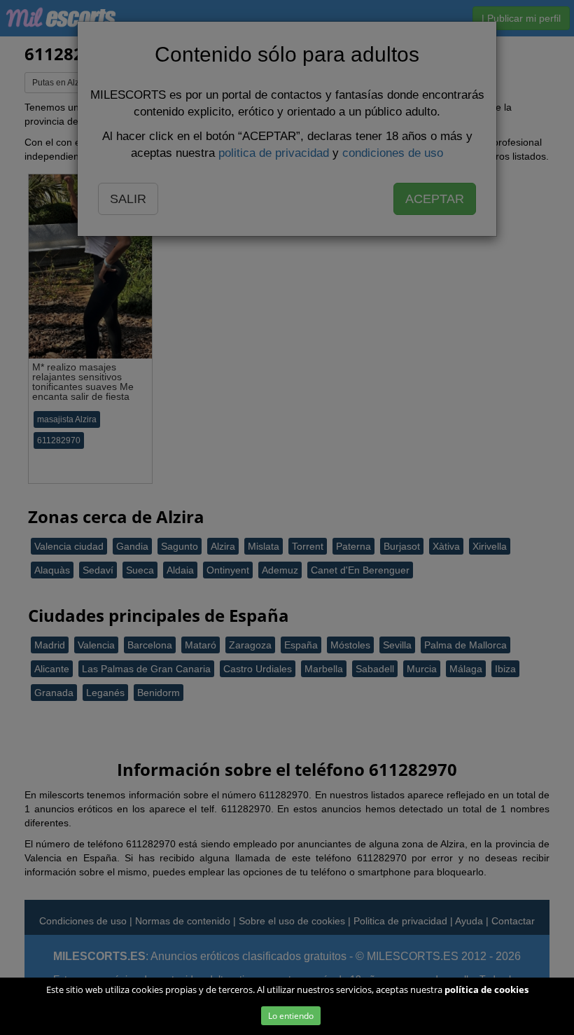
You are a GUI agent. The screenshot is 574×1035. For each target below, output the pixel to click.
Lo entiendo (291, 1016)
